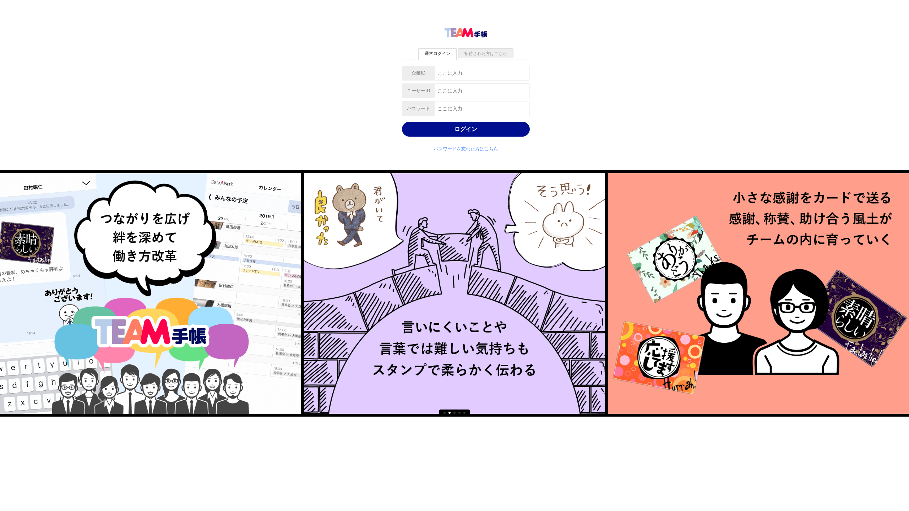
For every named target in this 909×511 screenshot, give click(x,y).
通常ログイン (437, 53)
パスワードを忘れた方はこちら (466, 149)
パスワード (418, 108)
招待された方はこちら (485, 53)
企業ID (418, 73)
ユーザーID (418, 90)
